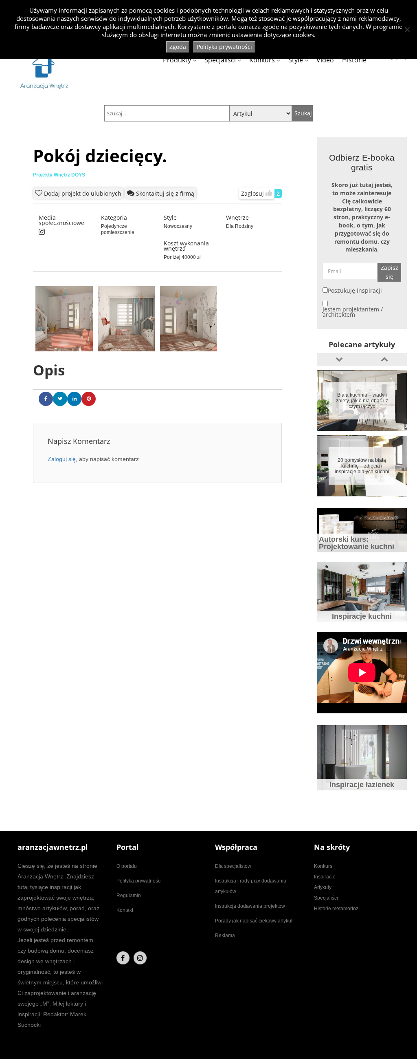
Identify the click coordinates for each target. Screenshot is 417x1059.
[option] (362, 400)
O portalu (126, 866)
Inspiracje (325, 877)
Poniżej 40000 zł (182, 257)
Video (325, 59)
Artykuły (322, 887)
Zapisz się (389, 272)
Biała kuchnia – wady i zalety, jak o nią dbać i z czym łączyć (362, 400)
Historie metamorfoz (336, 908)
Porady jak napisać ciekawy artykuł (253, 921)
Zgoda (177, 47)
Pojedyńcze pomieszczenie (117, 229)
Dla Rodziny (239, 226)
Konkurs (262, 59)
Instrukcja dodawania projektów (250, 906)
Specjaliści (220, 59)
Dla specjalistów (233, 866)
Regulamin (128, 895)
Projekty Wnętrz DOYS (59, 175)
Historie (354, 59)
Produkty (177, 59)
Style (295, 59)
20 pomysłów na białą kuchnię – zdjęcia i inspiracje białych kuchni (362, 465)
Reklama (225, 935)
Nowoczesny (178, 226)
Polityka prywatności (139, 881)
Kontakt (124, 910)
